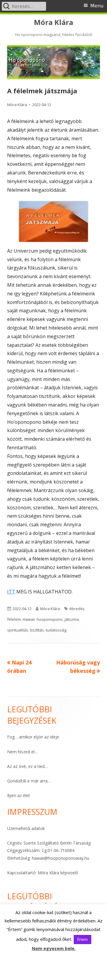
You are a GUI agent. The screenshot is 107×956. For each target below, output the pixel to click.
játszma (71, 619)
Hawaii (29, 619)
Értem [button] (82, 939)
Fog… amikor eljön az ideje (33, 737)
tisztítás (37, 630)
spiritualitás (17, 630)
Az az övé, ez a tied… (27, 766)
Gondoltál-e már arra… (29, 781)
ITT (11, 591)
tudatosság (56, 630)
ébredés (77, 608)
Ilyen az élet (18, 795)
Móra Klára (53, 22)
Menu (96, 6)
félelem (14, 619)
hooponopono (50, 619)
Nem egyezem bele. (53, 948)
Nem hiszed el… (22, 752)
